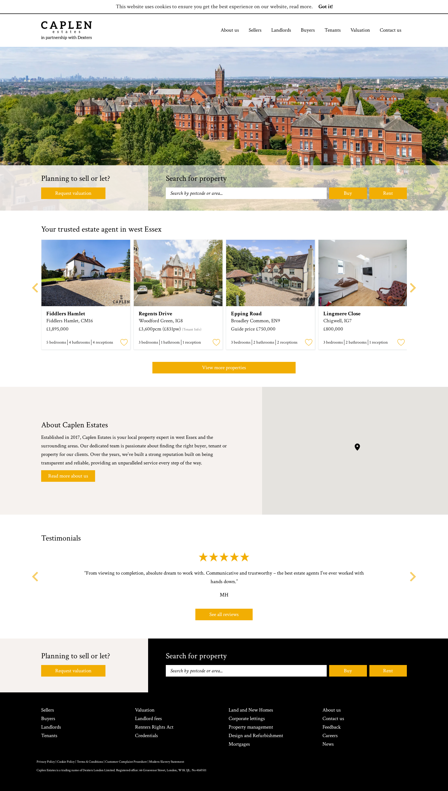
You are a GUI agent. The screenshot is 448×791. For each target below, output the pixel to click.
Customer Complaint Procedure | (127, 762)
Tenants (333, 30)
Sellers (255, 30)
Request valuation (73, 193)
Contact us (390, 30)
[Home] (66, 30)
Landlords (281, 30)
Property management (251, 727)
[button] (357, 447)
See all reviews (224, 614)
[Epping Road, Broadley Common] (270, 273)
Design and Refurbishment (256, 735)
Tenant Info (191, 329)
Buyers (308, 30)
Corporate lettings (247, 718)
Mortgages (239, 744)
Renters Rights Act (154, 727)
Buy (348, 193)
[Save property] (124, 342)
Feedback (331, 727)
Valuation (360, 30)
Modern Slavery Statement (166, 762)
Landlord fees (148, 718)
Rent (388, 193)
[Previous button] (35, 577)
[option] (85, 296)
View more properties (224, 367)
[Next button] (413, 577)
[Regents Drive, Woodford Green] (178, 273)
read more (300, 6)
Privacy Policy (46, 762)
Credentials (146, 735)
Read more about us (68, 476)
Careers (330, 735)
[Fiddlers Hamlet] (85, 273)
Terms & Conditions (90, 762)
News (328, 744)
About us (230, 30)
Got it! (325, 6)
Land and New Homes (251, 710)
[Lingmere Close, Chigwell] (362, 273)
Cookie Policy (66, 762)
